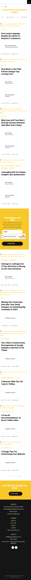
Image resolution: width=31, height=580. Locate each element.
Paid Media (24, 17)
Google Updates (10, 165)
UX (5, 65)
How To (18, 165)
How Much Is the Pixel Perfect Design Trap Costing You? (11, 71)
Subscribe (11, 243)
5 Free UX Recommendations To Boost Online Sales (11, 417)
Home (2, 6)
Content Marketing (7, 377)
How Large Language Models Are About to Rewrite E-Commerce (10, 36)
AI (17, 17)
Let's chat (14, 493)
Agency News (10, 17)
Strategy (12, 168)
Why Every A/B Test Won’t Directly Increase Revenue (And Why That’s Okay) (13, 122)
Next (19, 476)
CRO (4, 29)
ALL (2, 17)
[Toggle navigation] (29, 2)
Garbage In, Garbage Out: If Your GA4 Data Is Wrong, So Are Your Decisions (13, 266)
